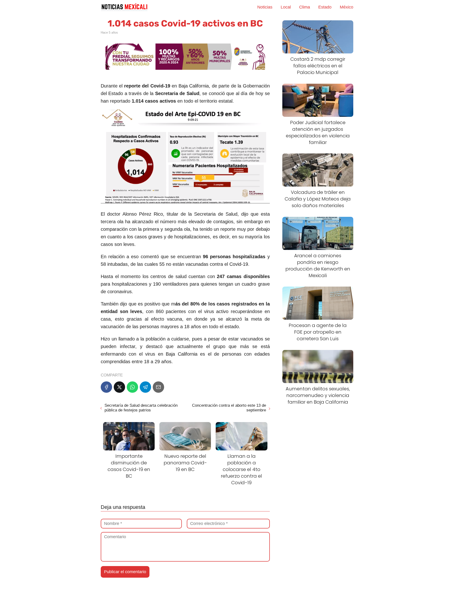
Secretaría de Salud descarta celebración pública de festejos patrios (141, 407)
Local (286, 7)
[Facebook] (106, 387)
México (346, 7)
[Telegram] (145, 387)
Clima (304, 7)
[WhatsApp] (132, 387)
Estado (325, 7)
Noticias (264, 7)
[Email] (158, 387)
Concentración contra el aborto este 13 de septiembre (229, 407)
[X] (119, 387)
